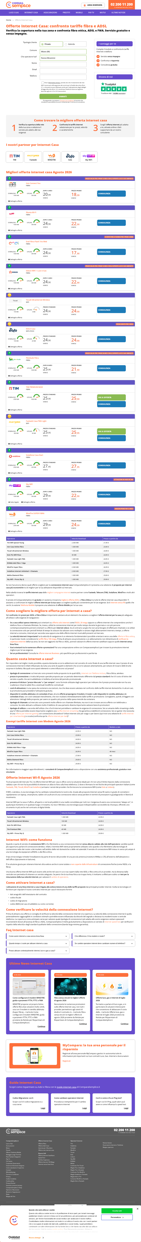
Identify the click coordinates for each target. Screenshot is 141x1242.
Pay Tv (8, 1159)
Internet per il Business (45, 1148)
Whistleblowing (10, 1172)
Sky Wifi (29, 484)
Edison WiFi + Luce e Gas (36, 270)
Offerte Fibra (42, 1144)
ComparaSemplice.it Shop (14, 1188)
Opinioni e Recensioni (12, 1190)
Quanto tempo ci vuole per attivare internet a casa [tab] (28, 943)
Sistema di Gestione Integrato (15, 1166)
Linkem (72, 1157)
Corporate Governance (13, 1163)
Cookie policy (10, 1181)
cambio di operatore (59, 877)
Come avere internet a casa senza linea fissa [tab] (26, 936)
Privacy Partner (10, 1183)
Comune (33, 50)
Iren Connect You (33, 183)
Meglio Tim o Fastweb (77, 1170)
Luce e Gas (14, 12)
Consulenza (104, 193)
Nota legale (14, 502)
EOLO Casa (30, 329)
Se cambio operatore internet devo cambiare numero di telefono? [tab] (100, 943)
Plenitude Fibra (32, 358)
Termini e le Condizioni (67, 100)
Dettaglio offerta (16, 201)
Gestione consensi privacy (14, 1185)
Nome (34, 63)
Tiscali (72, 1152)
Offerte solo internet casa (46, 1150)
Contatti (8, 1170)
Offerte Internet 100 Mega (46, 1162)
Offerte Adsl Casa (43, 1146)
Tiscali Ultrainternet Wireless (38, 300)
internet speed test (113, 922)
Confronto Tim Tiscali (76, 1166)
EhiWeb (72, 1161)
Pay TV (91, 12)
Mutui (103, 12)
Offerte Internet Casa (45, 1141)
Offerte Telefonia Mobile (13, 1152)
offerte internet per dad (57, 716)
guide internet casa (66, 1086)
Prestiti (66, 12)
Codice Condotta (11, 1179)
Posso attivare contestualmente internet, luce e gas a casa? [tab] (32, 951)
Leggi (43, 1108)
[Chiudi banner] (137, 1209)
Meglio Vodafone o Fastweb (78, 1174)
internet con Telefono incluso (93, 673)
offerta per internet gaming (27, 713)
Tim (71, 1144)
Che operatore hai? (29, 56)
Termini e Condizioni (12, 1174)
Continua (41, 1026)
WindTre (73, 1150)
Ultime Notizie (118, 12)
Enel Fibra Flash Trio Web (36, 241)
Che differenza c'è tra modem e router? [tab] (90, 936)
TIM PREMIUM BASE (34, 387)
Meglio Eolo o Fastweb (77, 1181)
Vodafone (73, 1146)
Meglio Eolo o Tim (75, 1177)
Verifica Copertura (44, 1160)
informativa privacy (54, 83)
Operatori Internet (76, 1141)
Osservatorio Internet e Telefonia (113, 1145)
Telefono (33, 76)
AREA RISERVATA (94, 5)
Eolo (71, 1155)
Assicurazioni (50, 12)
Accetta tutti (117, 1211)
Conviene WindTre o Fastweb (79, 1179)
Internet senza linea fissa (46, 1164)
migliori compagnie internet (58, 592)
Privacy (8, 1177)
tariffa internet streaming (67, 711)
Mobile (79, 12)
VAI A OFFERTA (104, 397)
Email (34, 69)
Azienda (71, 44)
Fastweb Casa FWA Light (36, 421)
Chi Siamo (9, 1161)
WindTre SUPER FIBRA (35, 513)
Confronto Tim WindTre (77, 1172)
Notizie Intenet (107, 1143)
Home (8, 20)
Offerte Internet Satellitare (46, 1155)
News (7, 1194)
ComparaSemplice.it (12, 1141)
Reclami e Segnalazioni (13, 1192)
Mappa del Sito (10, 1196)
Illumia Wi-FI (31, 212)
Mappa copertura (108, 1147)
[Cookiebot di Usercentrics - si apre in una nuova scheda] (14, 1237)
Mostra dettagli (35, 1238)
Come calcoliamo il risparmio (15, 1168)
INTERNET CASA (31, 12)
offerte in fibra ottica (126, 636)
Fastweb (73, 1148)
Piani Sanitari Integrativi (13, 1157)
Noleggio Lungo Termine (13, 1155)
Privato (48, 44)
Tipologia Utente (30, 42)
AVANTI (63, 96)
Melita (72, 1163)
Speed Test (41, 1158)
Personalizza (116, 1217)
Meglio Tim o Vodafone (77, 1168)
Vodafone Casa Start (34, 455)
